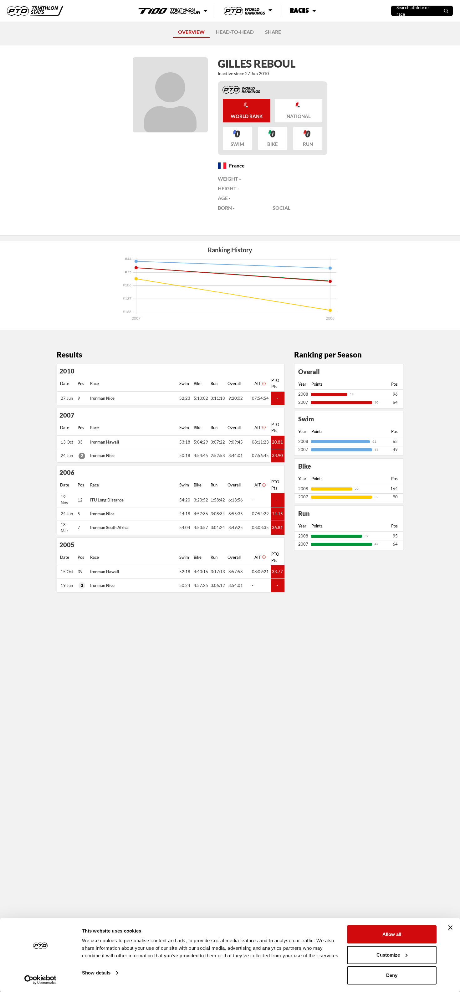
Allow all (391, 934)
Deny (391, 975)
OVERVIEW (191, 32)
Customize (388, 955)
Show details (96, 972)
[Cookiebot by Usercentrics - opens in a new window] (40, 979)
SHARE (273, 32)
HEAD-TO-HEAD (235, 32)
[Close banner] (450, 927)
